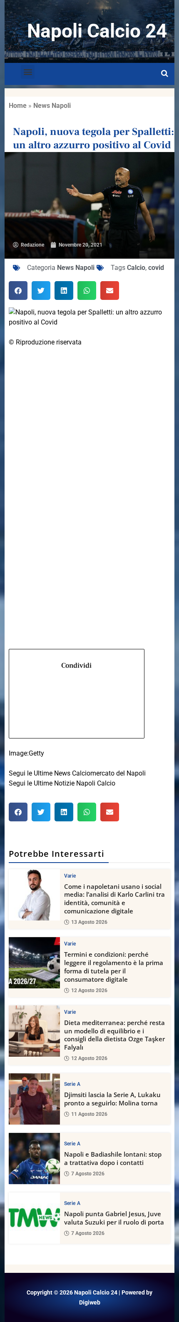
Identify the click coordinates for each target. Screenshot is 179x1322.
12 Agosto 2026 (89, 990)
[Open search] (164, 73)
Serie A (72, 1084)
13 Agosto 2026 (89, 922)
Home (18, 106)
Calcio (136, 268)
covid (156, 268)
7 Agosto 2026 (87, 1173)
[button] (28, 72)
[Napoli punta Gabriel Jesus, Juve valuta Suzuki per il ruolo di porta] (34, 1218)
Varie (70, 875)
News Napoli (52, 106)
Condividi (76, 665)
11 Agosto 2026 (89, 1114)
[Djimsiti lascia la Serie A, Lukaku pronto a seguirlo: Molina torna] (34, 1099)
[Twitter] (90, 465)
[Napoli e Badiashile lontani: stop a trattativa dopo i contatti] (34, 1158)
